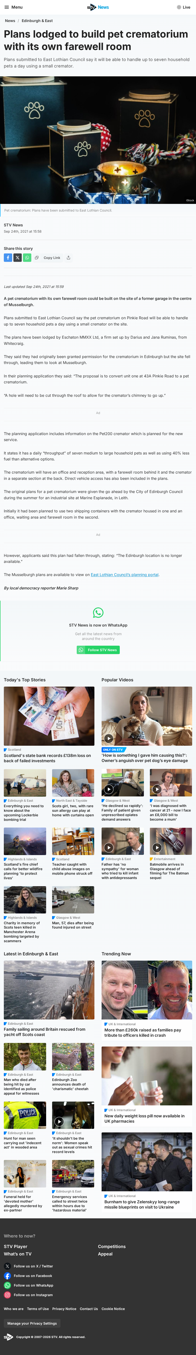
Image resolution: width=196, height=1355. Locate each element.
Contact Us (89, 1309)
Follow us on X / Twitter (33, 1266)
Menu (16, 7)
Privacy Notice (64, 1309)
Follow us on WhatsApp (33, 1285)
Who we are (13, 1309)
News (10, 20)
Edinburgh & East (37, 20)
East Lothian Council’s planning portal (124, 574)
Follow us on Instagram (33, 1295)
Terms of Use (38, 1309)
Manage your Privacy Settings (32, 1323)
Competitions (112, 1246)
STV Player (15, 1246)
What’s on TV (18, 1253)
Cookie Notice (113, 1309)
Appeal (105, 1253)
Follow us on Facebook (33, 1276)
